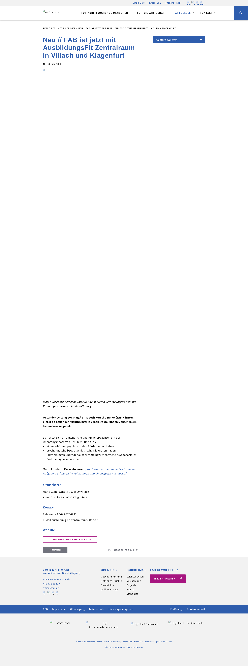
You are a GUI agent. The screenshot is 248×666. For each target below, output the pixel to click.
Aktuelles (183, 12)
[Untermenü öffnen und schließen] (193, 13)
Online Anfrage (110, 589)
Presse (130, 589)
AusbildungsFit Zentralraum (70, 539)
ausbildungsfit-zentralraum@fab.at (75, 520)
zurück (56, 549)
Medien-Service (66, 28)
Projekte (131, 585)
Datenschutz (96, 609)
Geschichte (107, 585)
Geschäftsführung (111, 576)
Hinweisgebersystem (120, 609)
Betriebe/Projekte (111, 580)
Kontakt (206, 12)
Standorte (132, 593)
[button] (241, 13)
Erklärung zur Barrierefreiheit (187, 609)
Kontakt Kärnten (167, 39)
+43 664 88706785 (64, 514)
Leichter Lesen (135, 576)
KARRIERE (155, 2)
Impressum (59, 609)
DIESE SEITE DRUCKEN (126, 549)
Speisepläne (133, 580)
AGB (45, 609)
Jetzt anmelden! (165, 578)
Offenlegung (77, 609)
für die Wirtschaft (151, 12)
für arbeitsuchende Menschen (104, 12)
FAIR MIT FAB (173, 2)
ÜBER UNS (139, 2)
